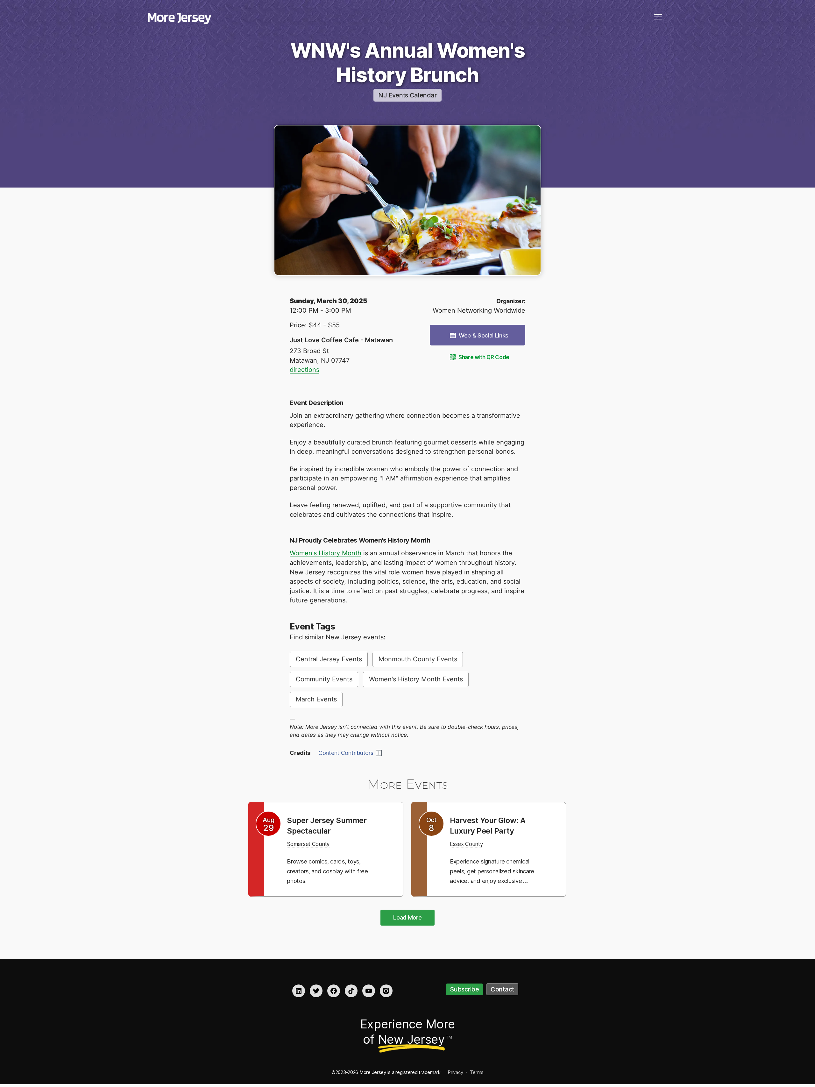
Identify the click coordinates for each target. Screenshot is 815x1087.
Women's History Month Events (416, 679)
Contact (502, 989)
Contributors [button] (345, 753)
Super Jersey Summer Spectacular (331, 825)
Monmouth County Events (418, 659)
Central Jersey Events (329, 659)
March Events (316, 699)
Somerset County (312, 844)
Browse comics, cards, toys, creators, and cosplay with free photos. (330, 871)
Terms (477, 1072)
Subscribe (464, 989)
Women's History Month (325, 553)
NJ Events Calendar (407, 95)
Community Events (324, 679)
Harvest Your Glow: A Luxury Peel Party (492, 825)
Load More (407, 917)
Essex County (470, 844)
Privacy (455, 1072)
